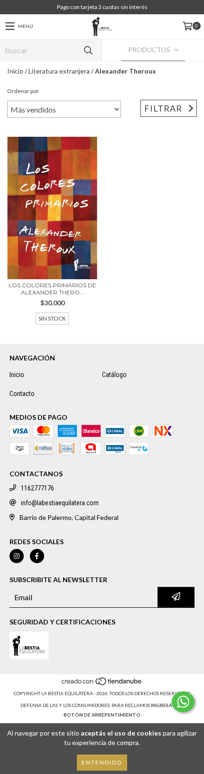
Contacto (22, 393)
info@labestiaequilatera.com (60, 503)
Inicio (15, 71)
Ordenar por (23, 90)
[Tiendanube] (102, 684)
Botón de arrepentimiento (102, 714)
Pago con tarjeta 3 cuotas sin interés (102, 6)
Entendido (102, 762)
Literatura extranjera (59, 71)
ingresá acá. (167, 705)
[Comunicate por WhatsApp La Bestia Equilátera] (183, 701)
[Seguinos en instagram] (16, 556)
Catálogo (114, 374)
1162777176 (37, 488)
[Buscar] (87, 50)
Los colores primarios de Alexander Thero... (52, 289)
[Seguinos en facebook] (37, 556)
